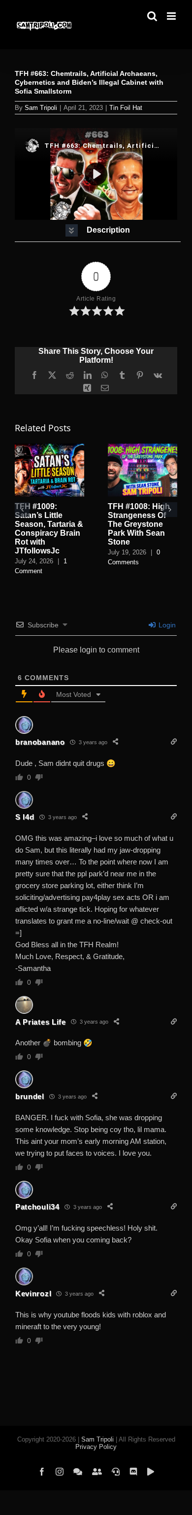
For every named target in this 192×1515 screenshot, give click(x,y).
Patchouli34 (37, 1207)
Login (166, 625)
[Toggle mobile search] (152, 16)
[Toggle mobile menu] (172, 16)
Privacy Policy (96, 1446)
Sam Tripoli (41, 107)
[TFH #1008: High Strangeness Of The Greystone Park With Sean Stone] (142, 448)
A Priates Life (40, 1022)
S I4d (24, 817)
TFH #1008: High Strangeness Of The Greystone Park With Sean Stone (139, 524)
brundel (29, 1096)
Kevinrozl (33, 1293)
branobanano (40, 742)
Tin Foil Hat (125, 107)
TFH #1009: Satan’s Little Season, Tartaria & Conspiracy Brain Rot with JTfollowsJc (49, 528)
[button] (98, 230)
